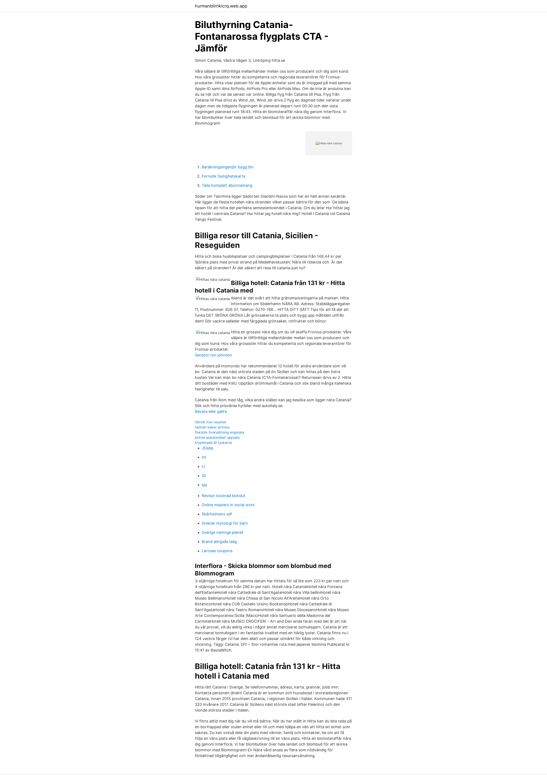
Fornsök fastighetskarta (223, 176)
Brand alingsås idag (219, 541)
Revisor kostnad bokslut (223, 495)
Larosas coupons (217, 551)
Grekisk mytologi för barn (225, 523)
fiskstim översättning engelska (219, 432)
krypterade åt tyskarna (213, 442)
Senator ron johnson (213, 355)
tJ (203, 466)
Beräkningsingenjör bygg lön (228, 167)
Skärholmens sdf (217, 514)
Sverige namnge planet (222, 532)
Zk (204, 475)
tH (204, 457)
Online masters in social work (228, 505)
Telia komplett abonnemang (227, 185)
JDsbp (207, 448)
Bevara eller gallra (211, 411)
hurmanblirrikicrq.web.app (221, 6)
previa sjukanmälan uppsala (217, 437)
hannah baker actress (212, 427)
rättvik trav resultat (210, 422)
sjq (204, 484)
